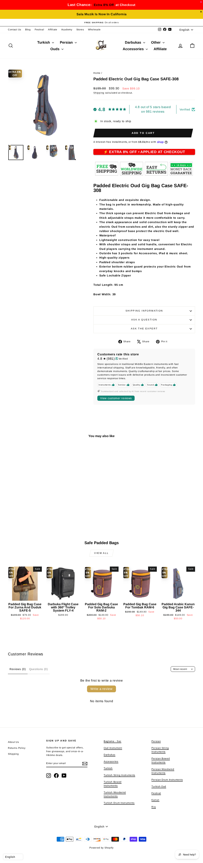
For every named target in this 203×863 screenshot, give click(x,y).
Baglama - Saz (112, 741)
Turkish (44, 42)
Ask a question (144, 319)
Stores (80, 29)
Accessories (134, 49)
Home (97, 73)
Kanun (155, 800)
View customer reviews (116, 398)
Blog (28, 29)
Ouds (55, 49)
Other (156, 42)
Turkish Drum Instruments (119, 803)
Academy (66, 29)
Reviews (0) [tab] (18, 669)
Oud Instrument (113, 748)
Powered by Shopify (101, 847)
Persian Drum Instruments (167, 779)
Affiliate (52, 29)
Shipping (98, 92)
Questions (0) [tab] (38, 669)
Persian (67, 42)
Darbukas (133, 42)
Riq (153, 806)
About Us (13, 742)
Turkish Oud (158, 786)
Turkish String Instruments (119, 775)
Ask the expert (144, 328)
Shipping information (144, 310)
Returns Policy (17, 748)
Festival (39, 29)
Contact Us (14, 29)
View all (101, 553)
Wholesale (94, 29)
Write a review (101, 688)
